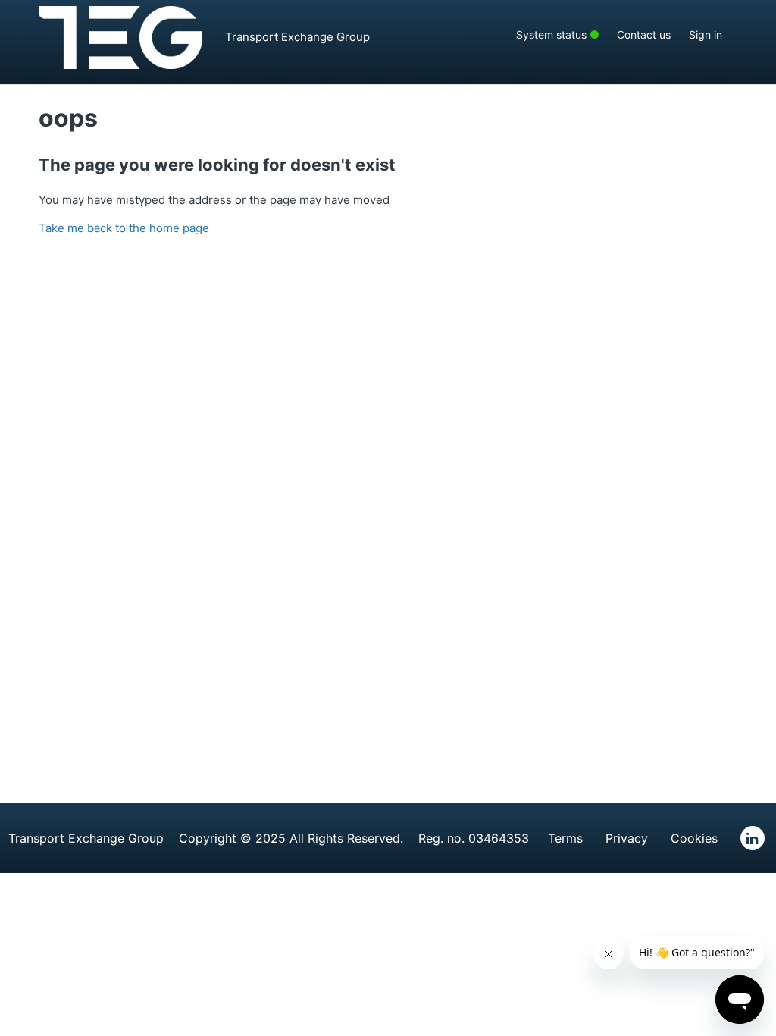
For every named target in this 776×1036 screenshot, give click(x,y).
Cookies (694, 838)
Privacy (626, 838)
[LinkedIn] (752, 838)
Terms (565, 838)
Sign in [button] (705, 34)
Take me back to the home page (124, 228)
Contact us (644, 34)
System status (564, 34)
